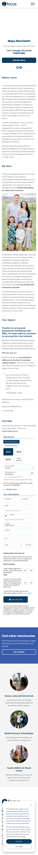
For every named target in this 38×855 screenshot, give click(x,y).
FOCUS (11, 4)
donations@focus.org (10, 431)
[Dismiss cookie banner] (31, 805)
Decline (19, 846)
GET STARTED (19, 652)
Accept (19, 841)
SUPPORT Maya (19, 60)
